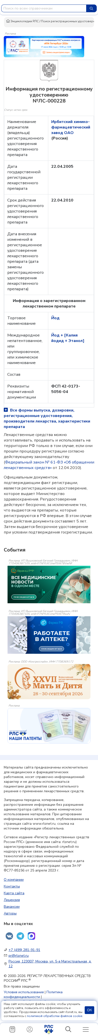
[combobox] (43, 8)
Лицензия (12, 900)
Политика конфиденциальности (33, 994)
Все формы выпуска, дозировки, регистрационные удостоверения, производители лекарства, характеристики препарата (47, 419)
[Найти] (91, 8)
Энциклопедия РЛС (24, 21)
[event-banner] (49, 681)
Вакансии (12, 906)
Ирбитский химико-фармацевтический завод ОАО (70, 127)
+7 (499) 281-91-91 (24, 950)
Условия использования (24, 992)
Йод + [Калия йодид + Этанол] (67, 338)
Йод (55, 318)
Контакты (12, 886)
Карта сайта (14, 893)
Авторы (10, 913)
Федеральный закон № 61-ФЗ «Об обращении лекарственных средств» (49, 465)
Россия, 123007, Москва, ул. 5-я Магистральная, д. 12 (50, 963)
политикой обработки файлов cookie (54, 1016)
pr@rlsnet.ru (19, 955)
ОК (89, 1010)
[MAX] (31, 936)
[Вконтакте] (9, 936)
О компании (14, 879)
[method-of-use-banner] (44, 46)
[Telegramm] (20, 936)
